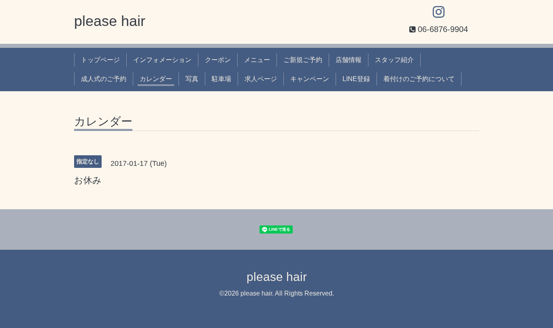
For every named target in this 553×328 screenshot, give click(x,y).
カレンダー (156, 78)
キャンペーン (309, 78)
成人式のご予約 (103, 78)
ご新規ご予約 (302, 59)
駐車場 (221, 78)
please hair (109, 21)
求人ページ (261, 78)
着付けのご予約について (419, 78)
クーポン (218, 59)
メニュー (257, 59)
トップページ (100, 59)
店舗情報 (349, 59)
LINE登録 (356, 78)
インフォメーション (162, 59)
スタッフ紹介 (394, 59)
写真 (191, 78)
